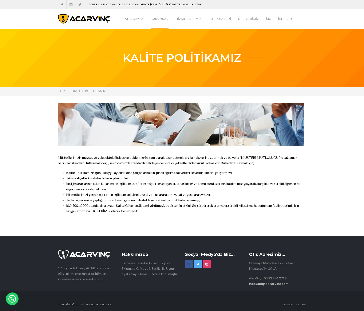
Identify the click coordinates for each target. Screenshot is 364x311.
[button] (12, 298)
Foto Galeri (220, 18)
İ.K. (268, 18)
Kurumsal (160, 18)
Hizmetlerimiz (188, 18)
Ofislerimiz (248, 18)
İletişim (285, 18)
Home (62, 91)
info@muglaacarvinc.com (268, 284)
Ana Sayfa (134, 18)
